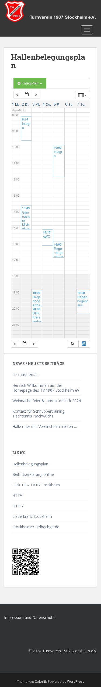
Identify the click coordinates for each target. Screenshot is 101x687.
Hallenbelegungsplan (30, 463)
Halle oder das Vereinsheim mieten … (44, 426)
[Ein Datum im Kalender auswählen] (26, 95)
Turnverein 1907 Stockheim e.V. (69, 650)
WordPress (75, 681)
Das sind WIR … (26, 374)
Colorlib (41, 681)
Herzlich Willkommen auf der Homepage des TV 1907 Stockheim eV (45, 388)
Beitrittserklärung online (33, 474)
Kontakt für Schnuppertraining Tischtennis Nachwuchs (38, 414)
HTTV (17, 495)
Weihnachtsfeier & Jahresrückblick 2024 (46, 400)
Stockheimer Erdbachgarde (35, 526)
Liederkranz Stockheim (32, 516)
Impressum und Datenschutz (29, 617)
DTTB (17, 505)
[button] (72, 344)
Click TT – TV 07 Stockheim (36, 484)
